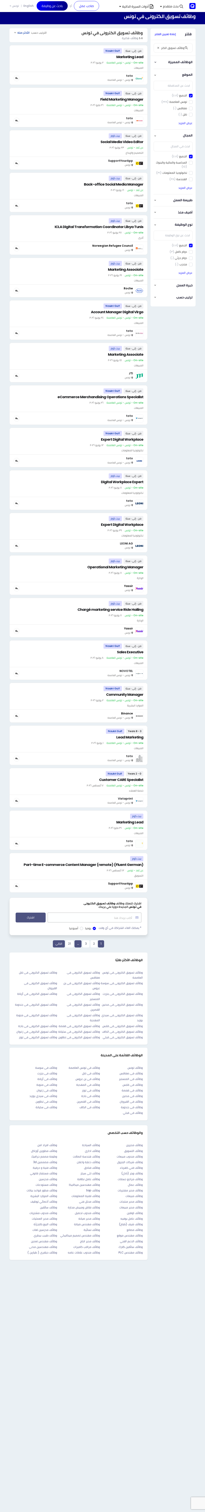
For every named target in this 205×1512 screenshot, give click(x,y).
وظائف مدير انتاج (90, 1241)
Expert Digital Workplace (122, 439)
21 (69, 944)
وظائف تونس (135, 1068)
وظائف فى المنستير (131, 1079)
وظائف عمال (135, 1185)
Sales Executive (130, 651)
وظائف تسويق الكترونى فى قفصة (79, 1026)
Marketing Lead (129, 56)
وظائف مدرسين (48, 1179)
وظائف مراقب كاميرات (86, 1247)
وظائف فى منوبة (46, 1085)
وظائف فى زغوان (47, 1090)
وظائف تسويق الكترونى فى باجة (37, 1026)
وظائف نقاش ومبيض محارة (84, 1207)
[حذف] (158, 48)
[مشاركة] (17, 78)
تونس (15, 6)
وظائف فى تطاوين (46, 1102)
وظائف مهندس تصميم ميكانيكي (80, 1235)
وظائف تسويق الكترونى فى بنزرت (123, 994)
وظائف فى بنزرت (47, 1073)
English (28, 6)
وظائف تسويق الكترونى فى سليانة (79, 1032)
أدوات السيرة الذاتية (135, 6)
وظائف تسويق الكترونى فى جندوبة (36, 1005)
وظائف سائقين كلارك (131, 1247)
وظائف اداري (92, 1151)
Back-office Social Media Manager (113, 184)
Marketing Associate (125, 269)
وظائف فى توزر (91, 1090)
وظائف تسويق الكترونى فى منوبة (36, 1015)
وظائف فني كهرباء (131, 1168)
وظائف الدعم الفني (131, 1241)
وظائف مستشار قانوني (43, 1173)
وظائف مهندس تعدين (44, 1241)
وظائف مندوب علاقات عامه (84, 1252)
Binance (127, 713)
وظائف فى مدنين (132, 1096)
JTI (131, 373)
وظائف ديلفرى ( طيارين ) (42, 1252)
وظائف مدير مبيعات (131, 1207)
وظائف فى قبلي (133, 1113)
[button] (171, 6)
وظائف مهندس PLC (131, 1252)
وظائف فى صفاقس (131, 1073)
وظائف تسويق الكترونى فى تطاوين (79, 1037)
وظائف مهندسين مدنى (43, 1247)
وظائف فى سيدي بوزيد (43, 1096)
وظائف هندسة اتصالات (86, 1156)
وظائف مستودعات (46, 1185)
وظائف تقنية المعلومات (85, 1196)
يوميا (88, 928)
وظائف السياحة (91, 1145)
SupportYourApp (120, 884)
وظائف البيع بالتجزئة (45, 1224)
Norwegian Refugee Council (112, 246)
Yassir (128, 586)
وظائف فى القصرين (88, 1102)
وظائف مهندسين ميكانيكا (84, 1185)
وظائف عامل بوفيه (132, 1219)
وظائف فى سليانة (46, 1107)
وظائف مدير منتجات (131, 1202)
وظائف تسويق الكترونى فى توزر (38, 1037)
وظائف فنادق (92, 1168)
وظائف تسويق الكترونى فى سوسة (122, 983)
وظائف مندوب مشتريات (43, 1213)
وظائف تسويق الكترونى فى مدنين (122, 1005)
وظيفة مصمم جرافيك (44, 1156)
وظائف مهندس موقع (130, 1235)
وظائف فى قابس (133, 1085)
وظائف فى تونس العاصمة (84, 1068)
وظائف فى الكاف (89, 1107)
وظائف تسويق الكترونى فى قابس (122, 1026)
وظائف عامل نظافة (88, 1179)
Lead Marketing (129, 737)
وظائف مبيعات (134, 1196)
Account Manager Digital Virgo (117, 311)
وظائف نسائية (92, 1230)
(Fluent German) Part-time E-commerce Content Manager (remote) (83, 864)
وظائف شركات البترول (130, 1162)
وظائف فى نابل (91, 1073)
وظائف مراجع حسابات (130, 1179)
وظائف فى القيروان (131, 1102)
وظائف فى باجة (90, 1096)
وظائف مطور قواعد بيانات (42, 1190)
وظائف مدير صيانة (89, 1219)
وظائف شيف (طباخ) (131, 1224)
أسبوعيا (73, 928)
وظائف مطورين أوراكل (44, 1151)
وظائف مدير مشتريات (130, 1190)
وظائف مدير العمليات (44, 1219)
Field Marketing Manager (121, 99)
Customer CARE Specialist (121, 779)
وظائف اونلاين (135, 1213)
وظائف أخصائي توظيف (43, 1202)
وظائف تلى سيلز (90, 1173)
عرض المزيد (185, 123)
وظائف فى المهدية (88, 1085)
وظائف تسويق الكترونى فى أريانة (37, 994)
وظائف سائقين (48, 1207)
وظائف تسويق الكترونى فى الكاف (122, 1032)
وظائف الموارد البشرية (43, 1196)
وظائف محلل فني (89, 1202)
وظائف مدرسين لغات (44, 1230)
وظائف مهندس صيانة (87, 1224)
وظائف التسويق (133, 1151)
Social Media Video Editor (121, 141)
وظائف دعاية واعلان (88, 1162)
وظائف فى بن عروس (87, 1079)
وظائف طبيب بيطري (45, 1235)
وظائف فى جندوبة (132, 1107)
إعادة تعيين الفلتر (165, 34)
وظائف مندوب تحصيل (87, 1213)
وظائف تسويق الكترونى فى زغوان (36, 1032)
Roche (128, 288)
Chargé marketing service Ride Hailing (110, 609)
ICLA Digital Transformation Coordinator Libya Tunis (99, 226)
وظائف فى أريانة (47, 1079)
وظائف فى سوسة (46, 1068)
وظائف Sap (93, 1190)
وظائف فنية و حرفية (45, 1168)
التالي (58, 944)
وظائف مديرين (134, 1145)
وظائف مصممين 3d (45, 1162)
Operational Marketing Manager (115, 567)
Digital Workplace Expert (122, 481)
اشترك (30, 917)
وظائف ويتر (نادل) (132, 1173)
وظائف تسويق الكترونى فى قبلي (123, 1037)
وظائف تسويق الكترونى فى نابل (38, 973)
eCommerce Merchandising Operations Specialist (100, 396)
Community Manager (124, 694)
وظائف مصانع (135, 1230)
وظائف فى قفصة (132, 1090)
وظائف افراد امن (47, 1145)
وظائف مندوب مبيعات (130, 1156)
